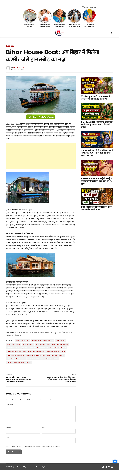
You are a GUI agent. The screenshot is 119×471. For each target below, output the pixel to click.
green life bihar (60, 340)
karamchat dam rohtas (36, 352)
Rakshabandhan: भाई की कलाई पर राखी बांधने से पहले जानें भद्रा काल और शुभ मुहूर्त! (96, 181)
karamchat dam (28, 344)
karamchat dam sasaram (15, 355)
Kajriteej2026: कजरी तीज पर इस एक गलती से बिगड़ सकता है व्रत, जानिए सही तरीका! (96, 124)
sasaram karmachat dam (15, 362)
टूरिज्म (8, 46)
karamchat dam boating (60, 344)
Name (8, 428)
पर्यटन (28, 124)
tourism (28, 362)
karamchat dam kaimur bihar (16, 352)
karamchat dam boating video (17, 348)
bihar (17, 340)
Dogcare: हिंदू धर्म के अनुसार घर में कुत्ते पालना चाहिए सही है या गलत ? (96, 208)
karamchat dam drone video (38, 348)
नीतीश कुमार (70, 237)
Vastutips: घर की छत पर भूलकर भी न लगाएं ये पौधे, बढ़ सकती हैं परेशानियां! (96, 97)
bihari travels (25, 340)
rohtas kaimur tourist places (16, 359)
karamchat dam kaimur (58, 348)
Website (8, 437)
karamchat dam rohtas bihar (55, 352)
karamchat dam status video (35, 355)
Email (44, 428)
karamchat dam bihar (43, 344)
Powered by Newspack (43, 467)
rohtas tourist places (51, 359)
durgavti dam (36, 340)
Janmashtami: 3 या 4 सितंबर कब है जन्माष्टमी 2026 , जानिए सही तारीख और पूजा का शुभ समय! (97, 153)
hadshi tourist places (13, 344)
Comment (10, 404)
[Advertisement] (41, 156)
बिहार (12, 46)
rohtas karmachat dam (35, 359)
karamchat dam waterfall (55, 355)
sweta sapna (18, 67)
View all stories (89, 7)
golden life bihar (48, 340)
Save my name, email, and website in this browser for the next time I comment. (34, 446)
